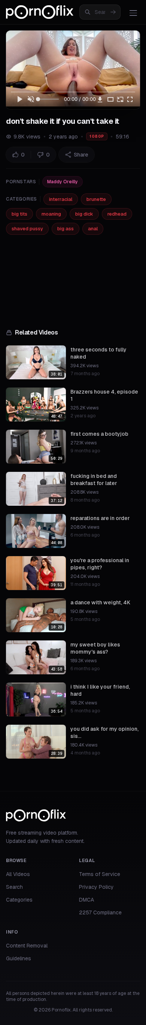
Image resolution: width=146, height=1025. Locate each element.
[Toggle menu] (133, 13)
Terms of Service (99, 874)
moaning (51, 214)
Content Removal (27, 945)
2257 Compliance (100, 912)
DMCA (86, 899)
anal (93, 228)
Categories (19, 899)
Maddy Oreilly (62, 182)
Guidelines (18, 958)
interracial (60, 199)
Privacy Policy (96, 887)
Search (14, 887)
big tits (19, 214)
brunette (96, 199)
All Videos (18, 874)
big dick (84, 214)
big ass (65, 228)
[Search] (113, 12)
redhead (117, 214)
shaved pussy (27, 228)
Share (81, 154)
